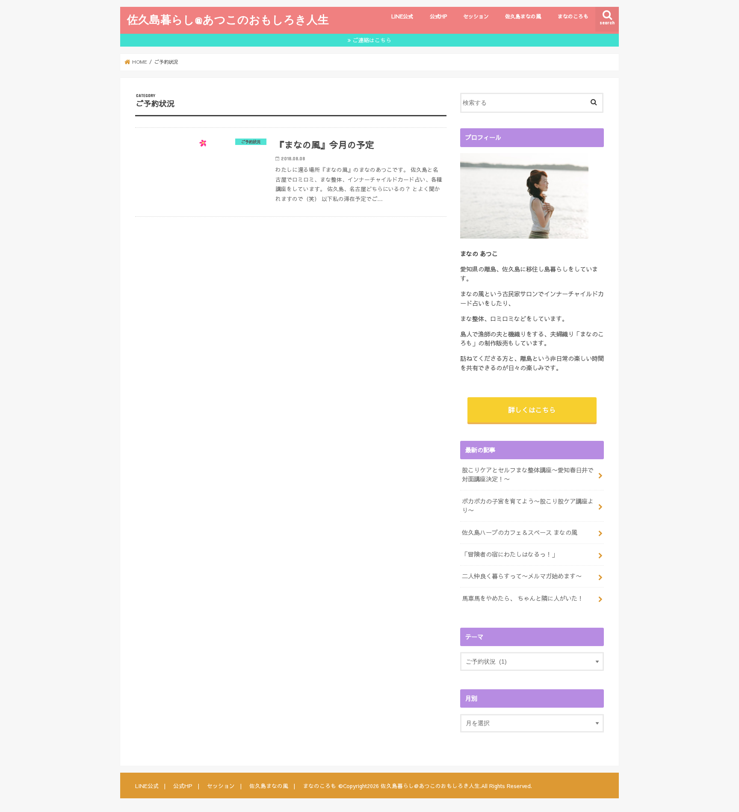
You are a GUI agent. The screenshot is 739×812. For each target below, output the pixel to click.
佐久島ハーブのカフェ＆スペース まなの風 (519, 532)
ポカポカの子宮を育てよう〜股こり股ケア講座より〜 (528, 506)
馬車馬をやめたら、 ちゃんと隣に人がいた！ (522, 598)
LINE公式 (402, 16)
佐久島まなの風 (523, 16)
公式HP (438, 16)
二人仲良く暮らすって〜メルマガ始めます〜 (522, 576)
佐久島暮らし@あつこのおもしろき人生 (228, 19)
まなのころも (573, 16)
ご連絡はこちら (371, 40)
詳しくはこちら (532, 409)
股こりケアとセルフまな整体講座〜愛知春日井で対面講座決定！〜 (528, 475)
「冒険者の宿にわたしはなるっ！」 (510, 554)
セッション (476, 16)
